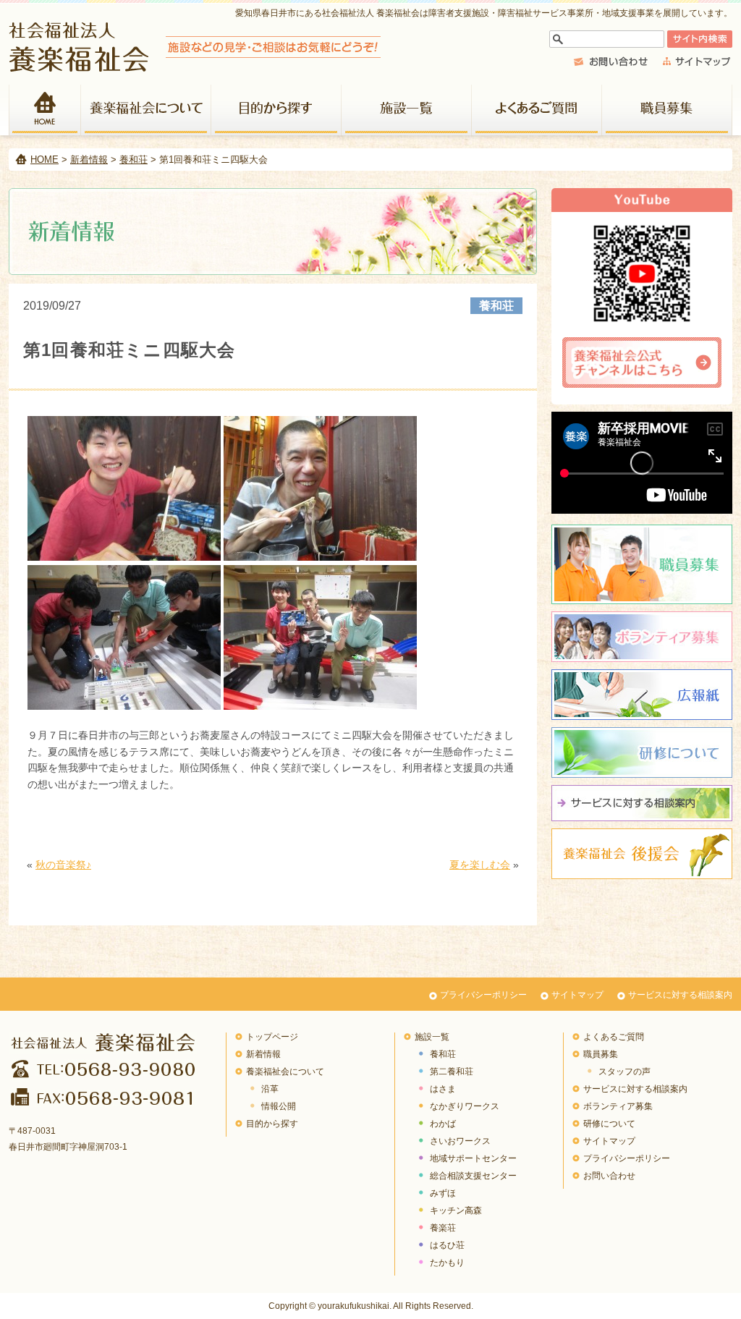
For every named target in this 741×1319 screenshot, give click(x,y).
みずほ (443, 1193)
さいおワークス (460, 1141)
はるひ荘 (447, 1245)
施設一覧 (407, 110)
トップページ (272, 1037)
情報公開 (278, 1106)
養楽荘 (443, 1228)
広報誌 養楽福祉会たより (641, 694)
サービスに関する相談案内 (641, 803)
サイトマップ (577, 995)
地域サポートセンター (473, 1158)
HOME (45, 110)
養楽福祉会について (146, 110)
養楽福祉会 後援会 (641, 853)
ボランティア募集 (641, 636)
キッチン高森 (456, 1210)
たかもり (447, 1262)
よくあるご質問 (537, 110)
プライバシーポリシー (483, 995)
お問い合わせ (609, 1176)
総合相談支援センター (473, 1176)
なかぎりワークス (464, 1106)
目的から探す (276, 110)
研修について (641, 752)
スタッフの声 (624, 1071)
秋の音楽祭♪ (63, 864)
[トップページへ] (195, 68)
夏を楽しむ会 (479, 864)
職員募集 (667, 110)
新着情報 (89, 159)
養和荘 (133, 159)
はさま (443, 1089)
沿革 (270, 1089)
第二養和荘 (451, 1071)
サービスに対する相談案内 (680, 995)
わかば (443, 1124)
